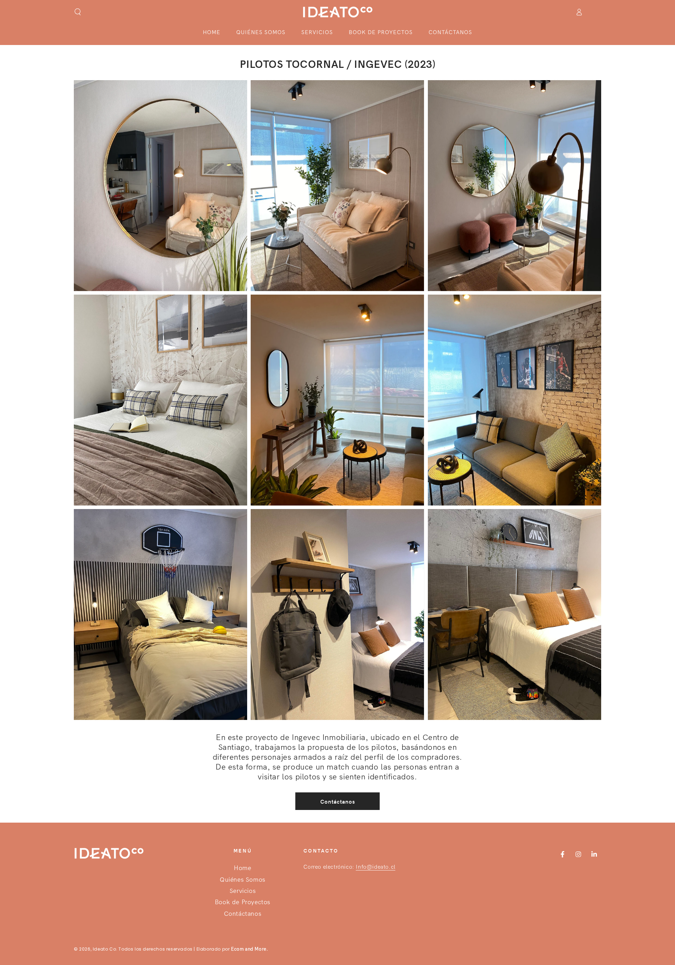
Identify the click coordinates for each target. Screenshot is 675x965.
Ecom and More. (249, 949)
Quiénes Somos (242, 879)
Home (242, 868)
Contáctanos (337, 801)
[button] (78, 12)
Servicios (243, 891)
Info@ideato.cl (375, 867)
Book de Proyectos (242, 902)
